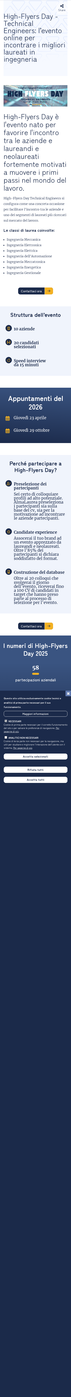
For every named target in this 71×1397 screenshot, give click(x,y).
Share (61, 10)
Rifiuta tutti (35, 770)
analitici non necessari (23, 737)
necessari (14, 721)
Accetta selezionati (35, 756)
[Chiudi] (68, 693)
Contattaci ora (31, 290)
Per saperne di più (22, 747)
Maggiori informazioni (35, 714)
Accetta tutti (35, 780)
